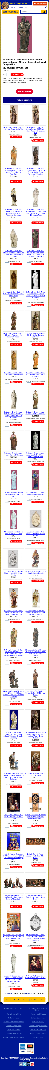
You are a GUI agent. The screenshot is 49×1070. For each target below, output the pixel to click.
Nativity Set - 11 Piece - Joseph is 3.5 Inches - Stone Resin (35, 856)
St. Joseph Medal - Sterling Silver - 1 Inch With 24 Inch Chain (13, 573)
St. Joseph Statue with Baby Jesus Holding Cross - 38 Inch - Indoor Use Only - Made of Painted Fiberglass (13, 652)
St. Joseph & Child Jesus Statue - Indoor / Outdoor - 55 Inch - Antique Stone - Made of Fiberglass (13, 253)
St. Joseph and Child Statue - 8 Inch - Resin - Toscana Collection (35, 335)
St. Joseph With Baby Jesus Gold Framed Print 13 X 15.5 (35, 977)
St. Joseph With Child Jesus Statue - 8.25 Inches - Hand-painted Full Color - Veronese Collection (13, 776)
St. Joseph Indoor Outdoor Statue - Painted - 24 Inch (35, 493)
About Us (33, 1000)
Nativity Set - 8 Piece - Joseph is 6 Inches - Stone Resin (35, 897)
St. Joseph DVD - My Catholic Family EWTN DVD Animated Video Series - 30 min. (13, 936)
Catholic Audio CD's (14, 1014)
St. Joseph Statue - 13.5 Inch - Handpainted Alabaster (35, 572)
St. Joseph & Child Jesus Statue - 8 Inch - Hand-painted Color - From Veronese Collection (13, 212)
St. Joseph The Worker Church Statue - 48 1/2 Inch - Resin (35, 693)
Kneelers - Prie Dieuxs (14, 1034)
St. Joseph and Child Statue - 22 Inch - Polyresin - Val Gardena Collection (13, 335)
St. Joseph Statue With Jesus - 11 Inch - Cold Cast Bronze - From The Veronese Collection (35, 652)
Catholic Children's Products (14, 1022)
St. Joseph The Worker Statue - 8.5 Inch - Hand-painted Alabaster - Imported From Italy (14, 735)
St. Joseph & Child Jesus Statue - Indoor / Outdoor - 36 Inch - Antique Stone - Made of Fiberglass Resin (35, 212)
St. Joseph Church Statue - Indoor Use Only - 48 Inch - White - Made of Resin (35, 455)
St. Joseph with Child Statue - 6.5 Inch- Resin (35, 774)
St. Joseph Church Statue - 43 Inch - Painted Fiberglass (35, 413)
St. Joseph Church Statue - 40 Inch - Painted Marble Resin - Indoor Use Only (13, 612)
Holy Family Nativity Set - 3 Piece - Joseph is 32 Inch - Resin (13, 816)
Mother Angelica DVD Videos (13, 1037)
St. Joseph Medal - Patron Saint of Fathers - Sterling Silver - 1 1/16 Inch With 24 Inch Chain (35, 937)
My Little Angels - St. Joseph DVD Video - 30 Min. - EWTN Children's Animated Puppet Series (13, 857)
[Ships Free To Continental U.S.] (24, 94)
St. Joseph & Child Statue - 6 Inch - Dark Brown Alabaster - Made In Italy (13, 294)
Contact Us (13, 7)
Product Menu (11, 12)
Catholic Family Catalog (18, 4)
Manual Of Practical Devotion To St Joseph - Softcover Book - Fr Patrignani (35, 816)
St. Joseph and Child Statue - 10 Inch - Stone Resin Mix (13, 128)
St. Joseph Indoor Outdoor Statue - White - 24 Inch (13, 533)
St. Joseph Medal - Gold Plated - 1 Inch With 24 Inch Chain (35, 534)
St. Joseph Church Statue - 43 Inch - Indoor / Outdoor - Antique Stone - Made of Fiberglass (13, 414)
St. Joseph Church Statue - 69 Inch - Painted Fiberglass (14, 454)
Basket (46, 7)
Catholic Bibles (13, 1018)
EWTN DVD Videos (13, 1030)
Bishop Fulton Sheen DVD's (13, 1008)
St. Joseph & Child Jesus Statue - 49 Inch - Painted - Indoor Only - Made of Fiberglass (13, 171)
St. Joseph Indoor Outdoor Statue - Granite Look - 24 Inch (13, 494)
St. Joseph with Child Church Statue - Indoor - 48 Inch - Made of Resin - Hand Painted (35, 735)
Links (41, 1000)
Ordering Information (13, 1000)
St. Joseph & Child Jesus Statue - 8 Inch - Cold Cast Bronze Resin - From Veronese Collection (35, 171)
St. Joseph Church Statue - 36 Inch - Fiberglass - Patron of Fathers (35, 374)
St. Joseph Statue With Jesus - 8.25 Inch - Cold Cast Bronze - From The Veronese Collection (13, 694)
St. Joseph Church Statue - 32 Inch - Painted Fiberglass (14, 373)
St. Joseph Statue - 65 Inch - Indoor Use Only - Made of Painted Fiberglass (35, 612)
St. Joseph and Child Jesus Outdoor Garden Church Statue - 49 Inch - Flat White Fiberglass (35, 294)
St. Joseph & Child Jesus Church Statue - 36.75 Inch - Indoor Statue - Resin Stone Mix (35, 130)
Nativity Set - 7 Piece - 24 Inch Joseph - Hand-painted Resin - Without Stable (13, 897)
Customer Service (23, 7)
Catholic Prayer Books (13, 1026)
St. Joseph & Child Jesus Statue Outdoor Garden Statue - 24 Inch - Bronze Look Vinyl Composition (35, 253)
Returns (25, 1000)
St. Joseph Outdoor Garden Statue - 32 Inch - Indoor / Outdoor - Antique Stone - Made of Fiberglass (13, 978)
